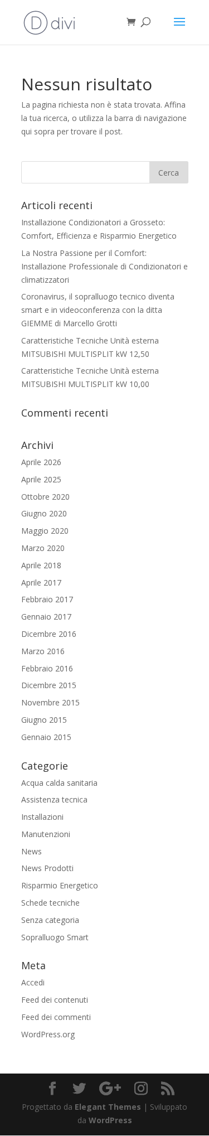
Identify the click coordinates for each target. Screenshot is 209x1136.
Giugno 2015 (44, 719)
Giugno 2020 (44, 513)
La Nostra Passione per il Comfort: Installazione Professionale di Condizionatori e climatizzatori (104, 266)
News (31, 851)
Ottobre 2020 (45, 496)
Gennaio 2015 (46, 737)
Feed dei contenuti (54, 999)
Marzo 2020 (43, 548)
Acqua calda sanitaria (59, 782)
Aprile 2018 (41, 565)
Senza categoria (50, 920)
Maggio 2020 (45, 530)
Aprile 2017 (41, 582)
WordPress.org (48, 1034)
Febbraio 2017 (47, 599)
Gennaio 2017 (46, 616)
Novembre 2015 (50, 702)
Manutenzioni (45, 834)
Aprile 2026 (41, 462)
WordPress (110, 1120)
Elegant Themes (108, 1106)
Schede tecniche (50, 902)
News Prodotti (47, 868)
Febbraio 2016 (47, 668)
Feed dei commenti (56, 1017)
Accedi (33, 982)
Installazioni (42, 816)
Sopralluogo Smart (55, 937)
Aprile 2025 (41, 479)
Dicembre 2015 (48, 685)
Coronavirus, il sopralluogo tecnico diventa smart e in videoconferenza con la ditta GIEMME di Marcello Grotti (97, 309)
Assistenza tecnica (54, 799)
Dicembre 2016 (48, 634)
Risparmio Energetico (59, 885)
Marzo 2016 (43, 651)
